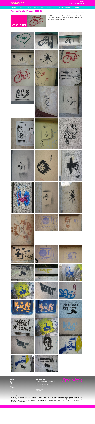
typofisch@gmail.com (80, 3)
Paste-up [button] (36, 7)
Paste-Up (11, 385)
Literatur (11, 391)
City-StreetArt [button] (50, 7)
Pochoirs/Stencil (27, 7)
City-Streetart (12, 387)
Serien (11, 386)
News (11, 382)
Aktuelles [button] (14, 7)
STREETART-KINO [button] (68, 7)
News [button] (20, 7)
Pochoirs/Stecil (12, 383)
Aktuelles (11, 381)
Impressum (82, 1)
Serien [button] (42, 7)
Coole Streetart (59, 7)
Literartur (77, 7)
